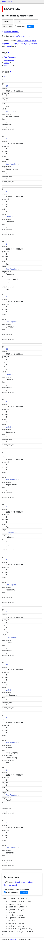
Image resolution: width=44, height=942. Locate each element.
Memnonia (8, 65)
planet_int (27, 40)
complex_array (24, 43)
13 (7, 191)
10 (7, 559)
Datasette (12, 939)
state (34, 40)
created (20, 40)
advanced (25, 36)
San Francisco (10, 57)
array (23, 882)
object (14, 885)
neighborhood (7, 43)
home (4, 1)
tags (15, 43)
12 (7, 401)
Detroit (6, 62)
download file (23, 889)
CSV (18, 36)
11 (7, 349)
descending (20, 26)
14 (7, 664)
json (13, 36)
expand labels (12, 892)
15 (7, 86)
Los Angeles (9, 60)
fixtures (10, 1)
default (17, 882)
